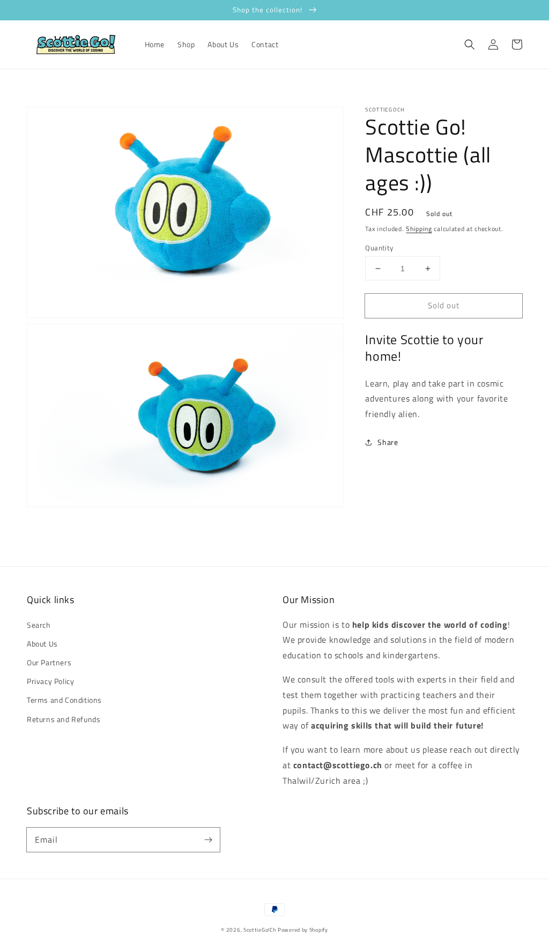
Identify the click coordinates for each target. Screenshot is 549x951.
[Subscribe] (208, 839)
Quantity (379, 248)
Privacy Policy (50, 681)
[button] (469, 44)
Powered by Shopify (303, 930)
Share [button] (387, 442)
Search (39, 624)
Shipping (419, 229)
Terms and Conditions (64, 699)
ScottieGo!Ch (259, 930)
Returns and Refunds (63, 719)
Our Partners (49, 662)
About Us (42, 643)
